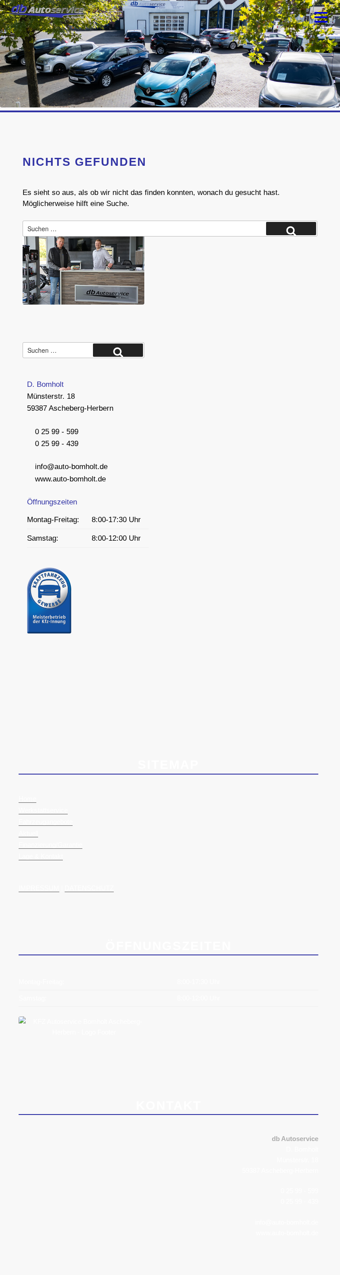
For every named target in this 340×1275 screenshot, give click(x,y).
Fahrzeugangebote (46, 821)
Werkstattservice (43, 810)
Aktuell (28, 833)
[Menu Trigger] (321, 16)
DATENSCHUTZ (89, 888)
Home (27, 798)
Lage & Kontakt (41, 856)
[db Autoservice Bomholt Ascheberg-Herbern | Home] (44, 15)
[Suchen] (291, 228)
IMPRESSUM (39, 888)
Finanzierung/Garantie (50, 844)
